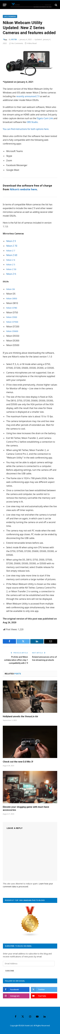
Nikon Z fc (11, 274)
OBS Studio (32, 122)
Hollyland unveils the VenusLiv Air (20, 716)
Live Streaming (10, 16)
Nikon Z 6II (11, 255)
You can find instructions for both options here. (26, 129)
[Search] (55, 5)
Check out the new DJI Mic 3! (18, 761)
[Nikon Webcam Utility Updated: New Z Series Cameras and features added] (30, 62)
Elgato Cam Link (45, 118)
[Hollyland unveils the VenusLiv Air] (30, 696)
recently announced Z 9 (27, 96)
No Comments (17, 43)
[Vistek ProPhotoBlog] (31, 4)
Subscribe (9, 971)
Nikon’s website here (23, 189)
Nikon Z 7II (11, 245)
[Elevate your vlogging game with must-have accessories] (30, 787)
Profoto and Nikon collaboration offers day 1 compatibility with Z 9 (16, 660)
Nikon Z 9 (11, 241)
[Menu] (4, 5)
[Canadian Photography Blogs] (30, 935)
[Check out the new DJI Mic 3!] (30, 742)
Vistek (14, 39)
